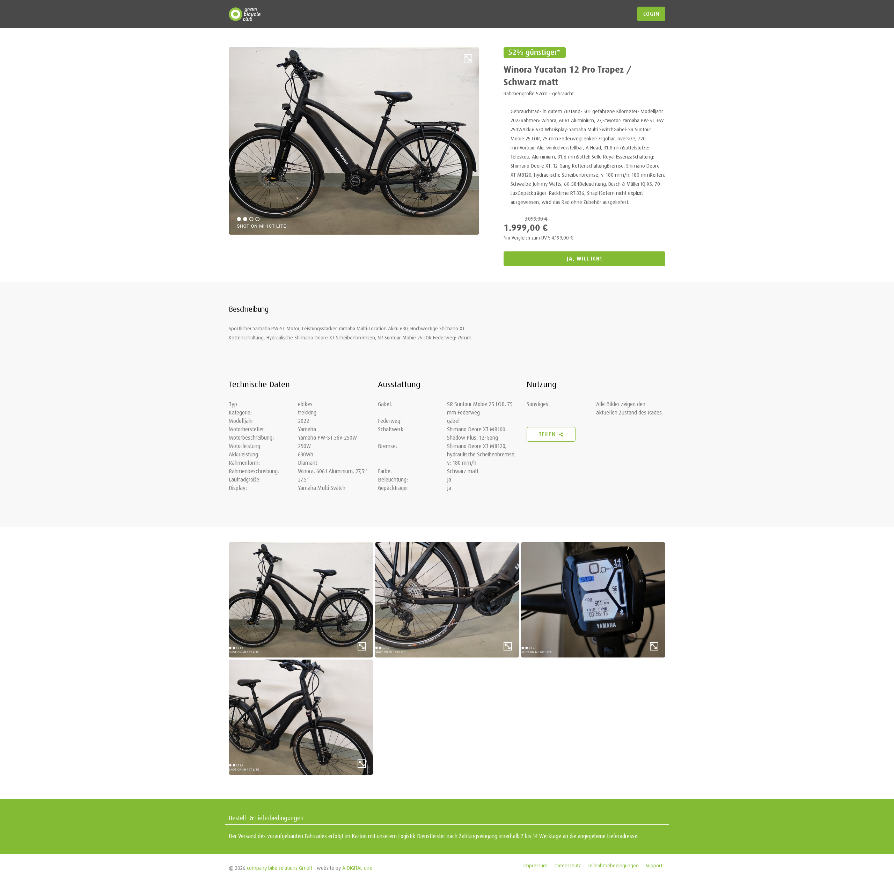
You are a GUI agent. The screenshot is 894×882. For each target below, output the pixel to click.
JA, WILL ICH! (584, 258)
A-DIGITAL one (357, 868)
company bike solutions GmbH (279, 868)
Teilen (548, 434)
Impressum (535, 865)
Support (654, 865)
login (651, 14)
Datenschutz (568, 865)
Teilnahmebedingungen (613, 865)
